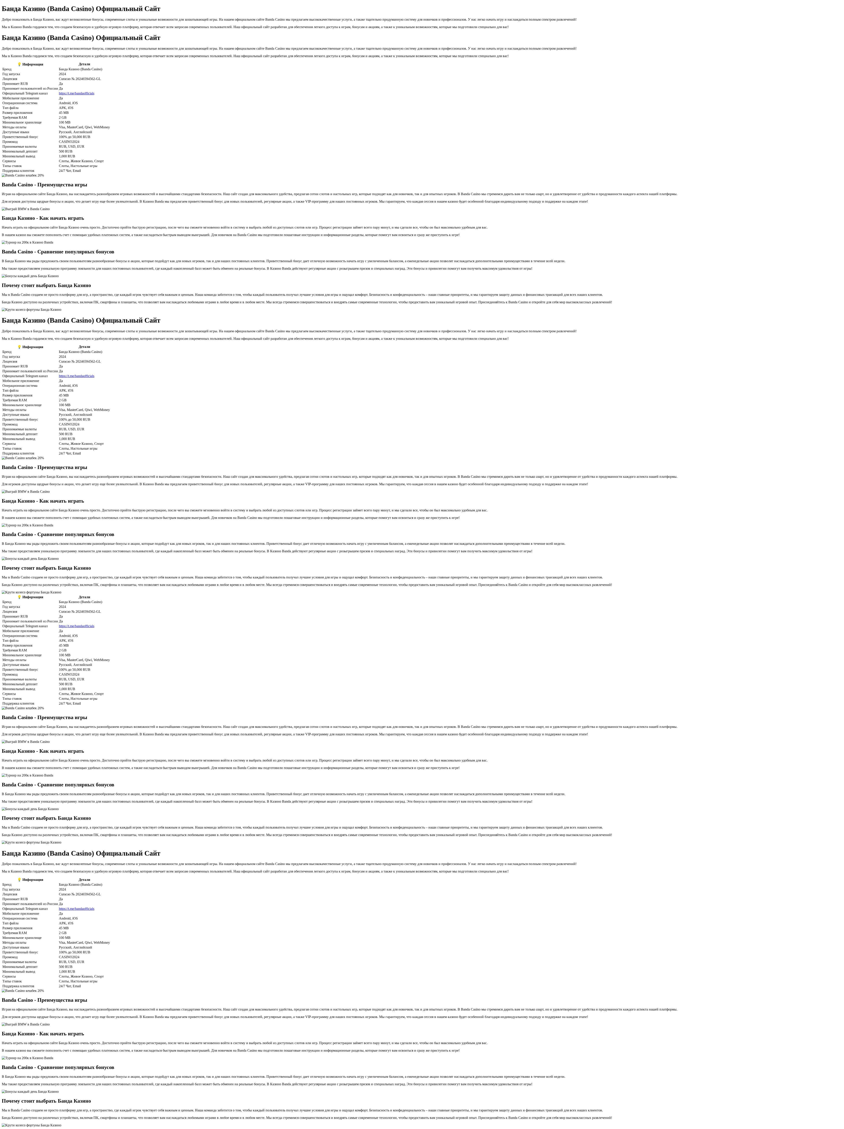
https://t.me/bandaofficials (76, 93)
